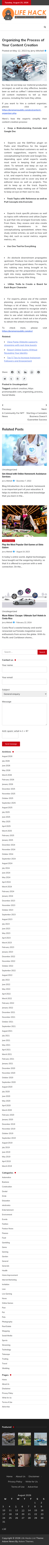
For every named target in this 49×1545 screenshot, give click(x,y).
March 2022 (7, 998)
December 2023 (8, 901)
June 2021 (6, 1040)
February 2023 (8, 947)
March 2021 (7, 1054)
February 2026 (8, 779)
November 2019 (8, 1129)
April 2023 (6, 938)
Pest (3, 1308)
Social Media (8, 395)
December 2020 (8, 1068)
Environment (7, 1214)
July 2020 (6, 1091)
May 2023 (6, 933)
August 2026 (7, 756)
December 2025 (8, 789)
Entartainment (7, 1210)
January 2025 (7, 840)
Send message (11, 744)
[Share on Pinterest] (38, 372)
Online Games (8, 541)
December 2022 (8, 956)
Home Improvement (10, 1275)
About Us (5, 1384)
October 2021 (7, 1022)
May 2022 (6, 989)
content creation (18, 388)
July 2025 (6, 812)
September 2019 (9, 1138)
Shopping (6, 1331)
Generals (5, 1266)
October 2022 (7, 966)
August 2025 (7, 807)
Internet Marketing (9, 1280)
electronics (6, 1205)
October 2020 (7, 1077)
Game (4, 1247)
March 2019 (7, 1166)
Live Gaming (7, 1294)
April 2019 (6, 1161)
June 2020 (6, 1096)
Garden (5, 1256)
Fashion (5, 1224)
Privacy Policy (7, 1393)
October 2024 (7, 854)
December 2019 (8, 1124)
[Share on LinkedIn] (25, 372)
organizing (28, 391)
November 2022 (8, 961)
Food (4, 1238)
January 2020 (7, 1119)
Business (5, 1182)
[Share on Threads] (17, 378)
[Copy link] (24, 378)
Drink (4, 1196)
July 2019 (6, 1147)
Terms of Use (7, 1402)
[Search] (45, 27)
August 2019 (7, 1143)
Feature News (7, 1228)
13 (23, 1510)
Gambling (6, 1242)
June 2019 (6, 1152)
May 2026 (6, 770)
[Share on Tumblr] (11, 378)
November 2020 (8, 1073)
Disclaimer (6, 1388)
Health (4, 1270)
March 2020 (7, 1110)
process (38, 391)
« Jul (4, 1528)
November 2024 (8, 849)
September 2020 (9, 1082)
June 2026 (6, 765)
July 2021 (6, 1035)
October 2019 (7, 1133)
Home (4, 1379)
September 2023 (9, 914)
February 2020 (8, 1115)
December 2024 (8, 845)
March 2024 (7, 887)
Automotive (6, 1177)
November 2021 (8, 1017)
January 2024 (7, 896)
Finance (5, 1233)
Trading (5, 1359)
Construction (7, 1187)
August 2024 (7, 863)
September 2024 (9, 859)
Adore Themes (26, 1541)
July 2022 (6, 980)
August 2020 (7, 1087)
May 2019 (6, 1157)
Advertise (6, 1407)
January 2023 (7, 952)
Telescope (6, 1354)
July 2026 (6, 761)
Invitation (5, 1284)
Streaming (6, 1345)
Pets (3, 1317)
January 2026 (7, 784)
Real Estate (6, 1326)
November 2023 (8, 905)
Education (6, 1201)
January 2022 (7, 1008)
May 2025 (6, 821)
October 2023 (7, 910)
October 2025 (7, 798)
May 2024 (6, 877)
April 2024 (6, 882)
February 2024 (8, 891)
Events (4, 1219)
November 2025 (8, 794)
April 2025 (6, 826)
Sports (4, 1340)
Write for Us (6, 1398)
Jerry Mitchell (37, 50)
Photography (7, 1322)
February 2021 (8, 1059)
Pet (3, 1312)
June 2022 (6, 984)
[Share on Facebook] (12, 372)
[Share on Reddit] (4, 378)
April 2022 (6, 994)
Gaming (5, 1252)
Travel (4, 1363)
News (4, 1298)
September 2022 (9, 970)
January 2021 (7, 1063)
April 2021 (6, 1050)
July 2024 (6, 868)
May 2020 (6, 1101)
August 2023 (7, 919)
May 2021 (6, 1045)
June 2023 (6, 928)
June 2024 (6, 873)
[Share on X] (18, 372)
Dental (4, 1191)
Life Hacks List (28, 1538)
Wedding (5, 1368)
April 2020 (6, 1105)
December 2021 (8, 1012)
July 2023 (6, 924)
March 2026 (7, 775)
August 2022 (7, 975)
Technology (6, 1350)
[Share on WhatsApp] (31, 372)
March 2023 (7, 942)
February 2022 (8, 1003)
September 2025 (9, 803)
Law (4, 1289)
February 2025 (8, 835)
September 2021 (9, 1026)
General (5, 1261)
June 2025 (6, 817)
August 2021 (7, 1031)
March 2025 (7, 831)
